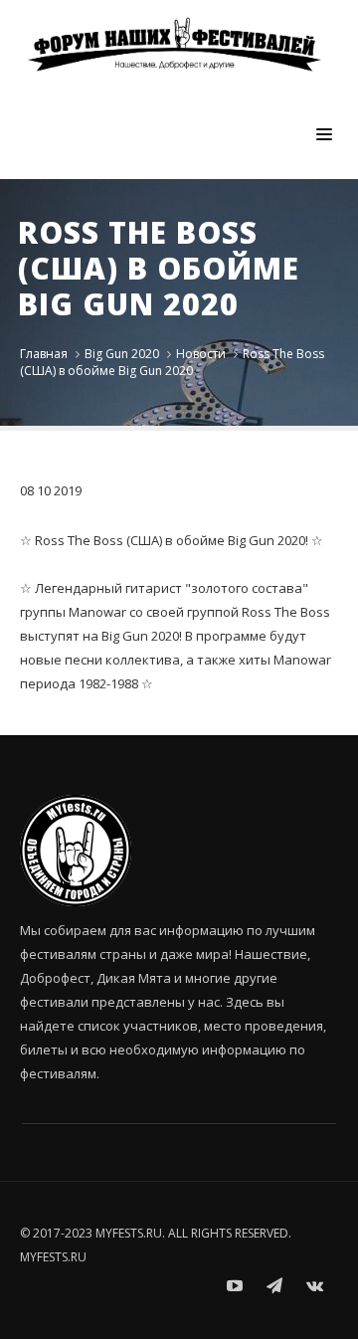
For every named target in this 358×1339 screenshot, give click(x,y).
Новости (201, 353)
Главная (44, 353)
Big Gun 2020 (122, 353)
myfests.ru (53, 1256)
